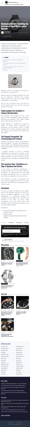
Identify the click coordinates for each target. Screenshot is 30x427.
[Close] (26, 209)
